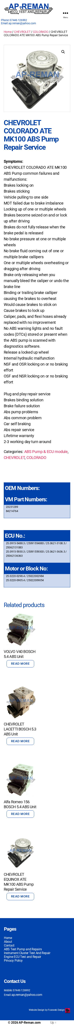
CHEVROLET (22, 31)
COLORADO (40, 31)
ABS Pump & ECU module (46, 451)
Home (8, 31)
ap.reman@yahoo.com (22, 23)
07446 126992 (18, 20)
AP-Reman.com (30, 1022)
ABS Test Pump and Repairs (23, 949)
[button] (63, 51)
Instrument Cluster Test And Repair (27, 953)
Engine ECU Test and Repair (22, 957)
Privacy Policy (13, 960)
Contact (9, 945)
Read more (20, 663)
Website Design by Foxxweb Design (47, 1010)
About (8, 942)
